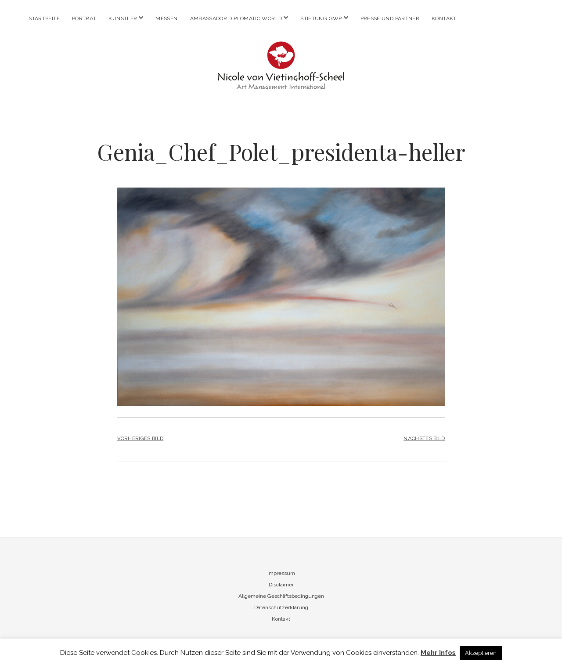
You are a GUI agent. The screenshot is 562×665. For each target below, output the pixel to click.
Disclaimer (281, 585)
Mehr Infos (438, 653)
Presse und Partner (389, 18)
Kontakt (444, 18)
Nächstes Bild (424, 438)
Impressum (281, 573)
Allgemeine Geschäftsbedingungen (281, 596)
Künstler (122, 18)
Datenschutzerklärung (281, 607)
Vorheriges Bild (140, 438)
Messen (166, 18)
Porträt (84, 18)
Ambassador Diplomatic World (236, 18)
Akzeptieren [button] (481, 653)
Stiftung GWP (321, 18)
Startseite (44, 18)
